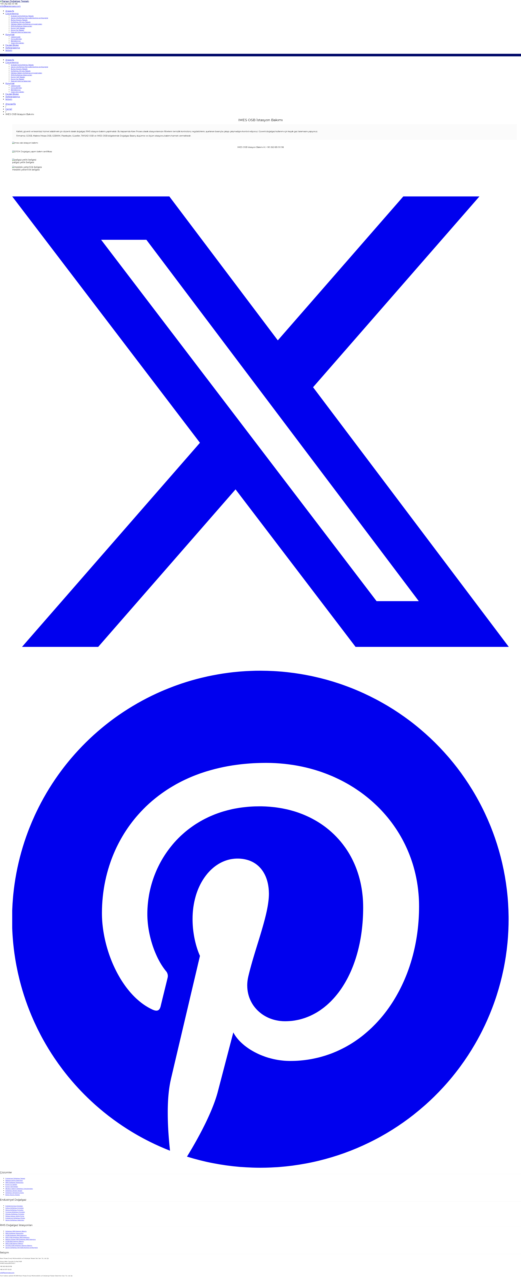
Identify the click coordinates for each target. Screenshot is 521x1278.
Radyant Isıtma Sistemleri (21, 32)
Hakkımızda (15, 37)
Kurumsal (9, 34)
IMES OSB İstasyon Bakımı (14, 1243)
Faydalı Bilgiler (12, 45)
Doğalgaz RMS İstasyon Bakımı (16, 1231)
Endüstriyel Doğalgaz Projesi (15, 1218)
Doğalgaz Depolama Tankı (14, 1193)
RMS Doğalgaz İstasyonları (21, 26)
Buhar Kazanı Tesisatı (19, 20)
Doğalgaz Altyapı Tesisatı (21, 22)
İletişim (8, 50)
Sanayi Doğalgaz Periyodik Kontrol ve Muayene (29, 18)
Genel (8, 109)
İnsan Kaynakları (17, 43)
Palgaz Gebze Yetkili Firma (14, 1216)
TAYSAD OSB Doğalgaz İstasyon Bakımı (18, 1245)
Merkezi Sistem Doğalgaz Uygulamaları (26, 24)
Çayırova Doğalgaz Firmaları (15, 1212)
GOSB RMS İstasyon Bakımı (14, 1241)
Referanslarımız (12, 48)
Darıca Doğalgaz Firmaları (14, 1210)
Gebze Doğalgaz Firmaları (14, 1208)
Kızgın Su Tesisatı (17, 30)
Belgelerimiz (16, 41)
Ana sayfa (10, 104)
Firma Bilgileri (16, 39)
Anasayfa (9, 11)
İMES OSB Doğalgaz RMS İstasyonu (17, 1237)
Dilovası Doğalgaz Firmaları (14, 1214)
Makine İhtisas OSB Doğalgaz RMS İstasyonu (20, 1239)
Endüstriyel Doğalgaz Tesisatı (22, 16)
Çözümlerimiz (12, 13)
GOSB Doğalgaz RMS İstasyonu (16, 1235)
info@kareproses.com (7, 1273)
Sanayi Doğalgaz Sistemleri (14, 1220)
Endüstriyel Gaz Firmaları (14, 1206)
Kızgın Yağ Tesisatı (18, 28)
